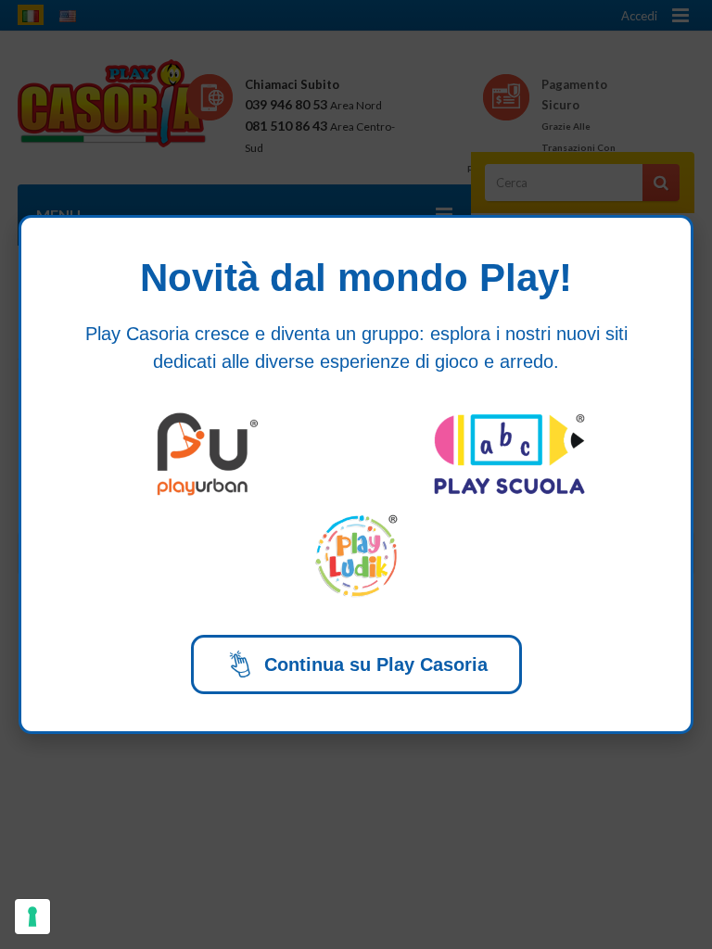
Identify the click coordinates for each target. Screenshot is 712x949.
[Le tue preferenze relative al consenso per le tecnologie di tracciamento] (32, 916)
